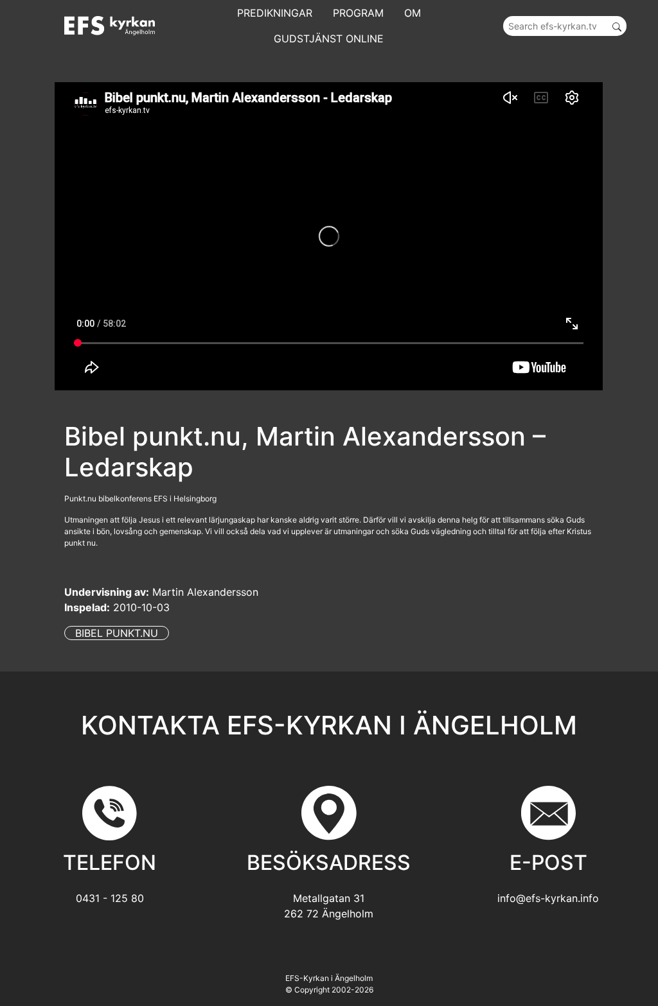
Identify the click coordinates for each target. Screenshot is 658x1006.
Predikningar (274, 12)
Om (412, 12)
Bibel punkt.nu (116, 633)
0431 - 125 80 (110, 898)
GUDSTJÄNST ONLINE (329, 38)
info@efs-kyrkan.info (548, 898)
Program (358, 12)
